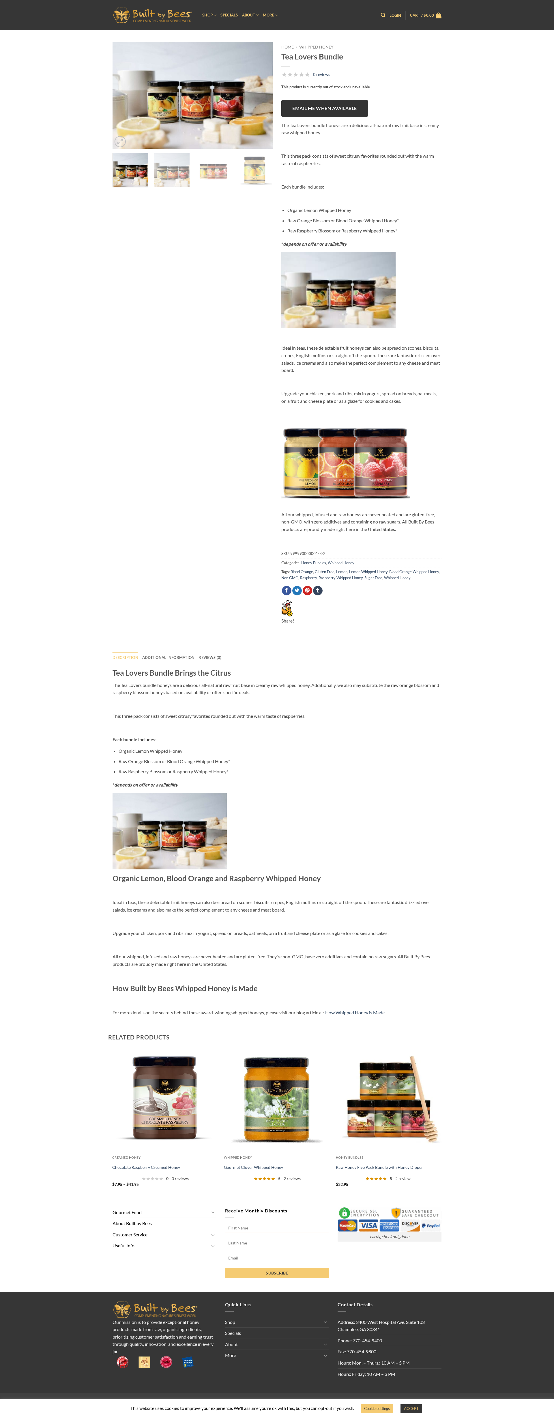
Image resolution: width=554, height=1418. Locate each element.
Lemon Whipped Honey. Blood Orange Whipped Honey (394, 571)
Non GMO (289, 577)
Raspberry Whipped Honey (341, 577)
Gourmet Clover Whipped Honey (253, 1167)
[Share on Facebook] (286, 591)
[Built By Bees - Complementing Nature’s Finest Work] (153, 15)
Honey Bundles (313, 562)
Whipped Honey (316, 47)
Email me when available (324, 108)
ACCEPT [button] (411, 1408)
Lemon (341, 571)
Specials (229, 15)
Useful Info (123, 1245)
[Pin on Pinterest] (307, 591)
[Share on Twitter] (297, 591)
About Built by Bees (132, 1223)
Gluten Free (324, 571)
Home (287, 47)
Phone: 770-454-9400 (360, 1340)
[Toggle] (212, 1212)
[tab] (210, 657)
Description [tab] (125, 657)
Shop (207, 15)
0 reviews (321, 74)
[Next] (262, 95)
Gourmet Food (127, 1212)
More (268, 15)
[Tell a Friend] (287, 607)
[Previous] (123, 95)
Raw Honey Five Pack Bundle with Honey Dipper (379, 1167)
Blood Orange (302, 571)
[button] (383, 15)
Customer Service (130, 1234)
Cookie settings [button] (377, 1408)
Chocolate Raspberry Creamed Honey (146, 1167)
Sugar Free (373, 577)
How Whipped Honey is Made (355, 1012)
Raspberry (308, 577)
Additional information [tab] (168, 657)
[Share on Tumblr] (318, 591)
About (248, 15)
